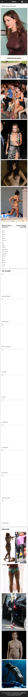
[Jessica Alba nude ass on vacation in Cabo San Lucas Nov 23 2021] (14, 204)
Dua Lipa (4, 397)
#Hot (3, 244)
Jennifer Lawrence (6, 497)
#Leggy (3, 245)
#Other (3, 266)
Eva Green (4, 372)
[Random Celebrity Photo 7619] (14, 69)
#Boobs (3, 238)
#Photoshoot (5, 249)
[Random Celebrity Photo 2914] (14, 139)
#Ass (3, 242)
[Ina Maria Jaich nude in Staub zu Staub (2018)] (14, 644)
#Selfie (3, 260)
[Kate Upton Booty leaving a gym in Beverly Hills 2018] (14, 611)
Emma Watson (5, 447)
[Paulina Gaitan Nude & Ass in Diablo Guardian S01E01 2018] (14, 578)
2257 (20, 695)
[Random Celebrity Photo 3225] (14, 99)
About (13, 695)
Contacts (9, 695)
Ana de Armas (5, 472)
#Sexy (3, 236)
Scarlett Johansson (6, 346)
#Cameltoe (4, 240)
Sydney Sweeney (5, 321)
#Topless (4, 255)
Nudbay (14, 1)
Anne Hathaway (5, 523)
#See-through (5, 251)
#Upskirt (4, 234)
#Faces (3, 258)
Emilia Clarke (5, 422)
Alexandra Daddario (6, 296)
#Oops (3, 232)
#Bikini (3, 231)
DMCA (16, 695)
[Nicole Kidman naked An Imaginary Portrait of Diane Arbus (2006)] (14, 674)
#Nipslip (3, 247)
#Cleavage (4, 253)
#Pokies (3, 256)
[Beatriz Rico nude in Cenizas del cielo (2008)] (14, 173)
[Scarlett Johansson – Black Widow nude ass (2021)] (14, 547)
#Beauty (3, 262)
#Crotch (3, 264)
